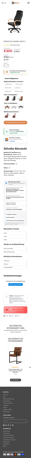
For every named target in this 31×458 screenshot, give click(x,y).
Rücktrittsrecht (6, 401)
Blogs (4, 446)
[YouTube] (12, 425)
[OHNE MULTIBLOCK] (14, 115)
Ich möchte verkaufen (8, 437)
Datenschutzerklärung (8, 399)
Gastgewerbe (6, 441)
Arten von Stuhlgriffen (11, 94)
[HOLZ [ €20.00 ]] (7, 98)
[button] (7, 45)
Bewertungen (6, 411)
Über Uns (5, 394)
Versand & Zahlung (7, 403)
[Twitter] (6, 425)
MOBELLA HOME (7, 409)
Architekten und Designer (9, 439)
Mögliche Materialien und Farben (14, 81)
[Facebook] (4, 425)
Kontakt (5, 407)
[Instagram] (10, 425)
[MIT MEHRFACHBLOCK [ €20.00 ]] (7, 115)
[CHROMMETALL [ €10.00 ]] (14, 98)
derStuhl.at (10, 452)
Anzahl (6, 63)
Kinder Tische (6, 433)
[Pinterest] (8, 425)
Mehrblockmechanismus (11, 111)
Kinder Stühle (6, 431)
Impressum (6, 405)
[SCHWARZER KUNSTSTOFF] (21, 98)
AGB (4, 396)
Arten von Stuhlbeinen (11, 103)
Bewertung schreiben (15, 284)
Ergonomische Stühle (8, 435)
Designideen (6, 444)
